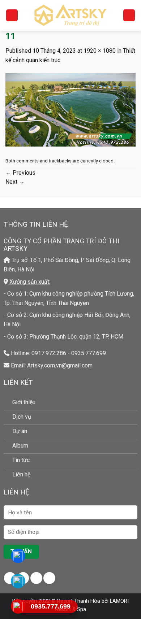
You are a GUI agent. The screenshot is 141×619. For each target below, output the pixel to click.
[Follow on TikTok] (36, 578)
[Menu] (12, 15)
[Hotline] (18, 606)
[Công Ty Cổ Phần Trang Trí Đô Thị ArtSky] (70, 15)
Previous (20, 172)
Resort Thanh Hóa (78, 601)
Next (15, 181)
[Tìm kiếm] (129, 15)
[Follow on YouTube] (49, 578)
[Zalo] (18, 581)
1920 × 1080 (100, 50)
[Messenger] (18, 555)
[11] (70, 109)
